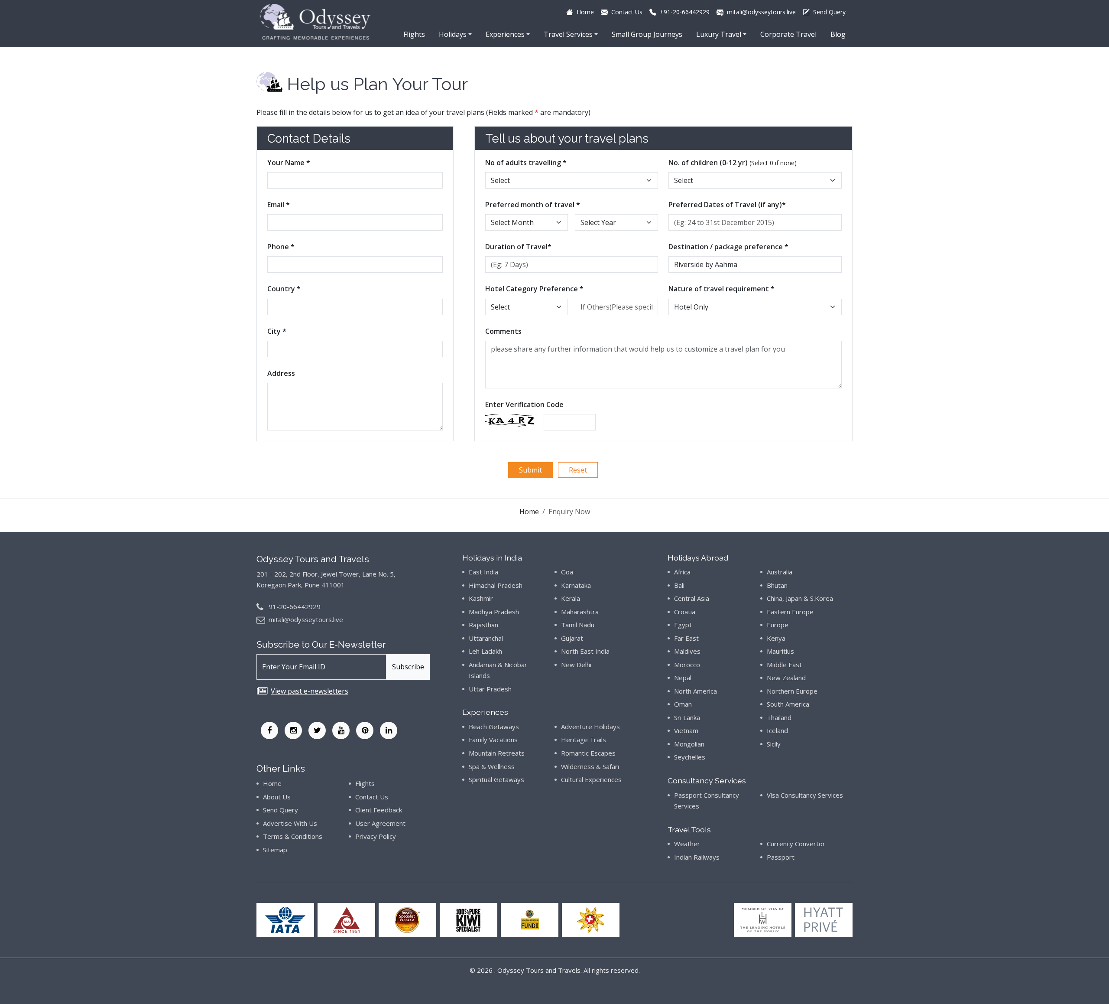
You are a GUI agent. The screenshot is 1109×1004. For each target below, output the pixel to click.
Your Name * (288, 162)
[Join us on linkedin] (388, 730)
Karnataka (576, 585)
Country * (284, 288)
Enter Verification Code (524, 404)
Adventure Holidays (590, 726)
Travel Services (568, 34)
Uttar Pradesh (490, 689)
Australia (779, 571)
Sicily (774, 744)
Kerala (570, 598)
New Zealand (786, 677)
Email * (278, 204)
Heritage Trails (583, 739)
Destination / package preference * (728, 246)
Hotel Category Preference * (534, 288)
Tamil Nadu (577, 624)
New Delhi (576, 664)
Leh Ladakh (485, 651)
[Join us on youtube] (341, 730)
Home (529, 511)
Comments (503, 331)
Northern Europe (792, 691)
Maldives (687, 651)
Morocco (687, 664)
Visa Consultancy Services (805, 795)
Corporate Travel (788, 34)
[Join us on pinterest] (364, 730)
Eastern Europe (790, 611)
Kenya (776, 638)
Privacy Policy (375, 836)
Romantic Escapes (588, 753)
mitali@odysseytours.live (306, 619)
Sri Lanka (687, 717)
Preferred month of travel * (532, 204)
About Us (277, 796)
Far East (686, 638)
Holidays (453, 34)
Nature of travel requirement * (721, 288)
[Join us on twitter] (317, 730)
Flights (414, 34)
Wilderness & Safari (590, 766)
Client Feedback (378, 809)
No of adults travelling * (526, 162)
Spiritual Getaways (496, 779)
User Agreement (380, 823)
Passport (780, 857)
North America (695, 691)
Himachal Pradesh (495, 585)
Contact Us (371, 796)
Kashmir (481, 598)
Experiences (505, 34)
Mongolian (689, 744)
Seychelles (689, 757)
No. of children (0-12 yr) (732, 162)
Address (281, 373)
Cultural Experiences (591, 779)
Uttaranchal (486, 638)
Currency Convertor (796, 843)
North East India (585, 651)
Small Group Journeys (647, 34)
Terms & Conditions (292, 836)
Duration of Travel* (518, 246)
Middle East (784, 664)
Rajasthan (483, 624)
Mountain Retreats (497, 753)
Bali (679, 585)
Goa (567, 571)
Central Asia (691, 598)
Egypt (683, 624)
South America (788, 704)
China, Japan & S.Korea (800, 598)
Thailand (779, 717)
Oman (683, 704)
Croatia (684, 611)
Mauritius (780, 651)
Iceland (777, 730)
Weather (687, 843)
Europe (777, 624)
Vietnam (686, 730)
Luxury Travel (718, 34)
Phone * (281, 246)
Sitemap (275, 849)
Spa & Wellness (492, 766)
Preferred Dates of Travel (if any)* (727, 204)
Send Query (280, 809)
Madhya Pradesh (494, 611)
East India (483, 571)
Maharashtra (580, 611)
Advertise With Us (290, 823)
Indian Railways (697, 857)
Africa (682, 571)
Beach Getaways (494, 726)
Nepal (682, 677)
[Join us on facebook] (269, 730)
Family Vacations (493, 739)
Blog (838, 34)
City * (276, 331)
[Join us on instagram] (293, 730)
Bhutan (777, 585)
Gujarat (572, 638)
